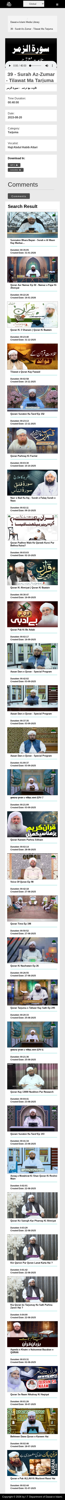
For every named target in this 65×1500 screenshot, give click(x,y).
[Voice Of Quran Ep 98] (32, 866)
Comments (18, 196)
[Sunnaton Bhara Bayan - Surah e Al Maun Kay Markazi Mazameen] (32, 225)
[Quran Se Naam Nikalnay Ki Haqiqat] (32, 1379)
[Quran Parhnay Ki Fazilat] (32, 440)
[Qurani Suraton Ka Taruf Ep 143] (32, 1118)
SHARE (14, 170)
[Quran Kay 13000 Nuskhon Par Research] (32, 1076)
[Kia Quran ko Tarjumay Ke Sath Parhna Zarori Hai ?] (32, 1289)
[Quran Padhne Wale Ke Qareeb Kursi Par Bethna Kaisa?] (32, 527)
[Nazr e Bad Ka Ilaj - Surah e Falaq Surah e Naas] (32, 483)
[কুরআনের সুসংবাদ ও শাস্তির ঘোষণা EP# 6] (32, 1034)
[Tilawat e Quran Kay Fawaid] (32, 356)
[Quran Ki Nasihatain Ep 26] (32, 950)
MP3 (13, 165)
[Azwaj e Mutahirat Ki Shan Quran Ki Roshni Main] (32, 1160)
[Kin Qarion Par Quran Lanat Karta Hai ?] (32, 1247)
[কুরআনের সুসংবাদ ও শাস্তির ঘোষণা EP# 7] (32, 782)
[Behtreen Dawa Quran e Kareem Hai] (32, 1421)
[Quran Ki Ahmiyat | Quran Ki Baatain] (32, 572)
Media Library (33, 22)
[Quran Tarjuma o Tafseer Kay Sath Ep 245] (32, 992)
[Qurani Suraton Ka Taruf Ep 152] (32, 398)
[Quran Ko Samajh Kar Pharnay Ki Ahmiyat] (32, 1205)
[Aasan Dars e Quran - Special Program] (32, 656)
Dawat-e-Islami (17, 22)
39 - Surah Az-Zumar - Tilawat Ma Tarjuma (31, 29)
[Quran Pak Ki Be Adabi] (32, 614)
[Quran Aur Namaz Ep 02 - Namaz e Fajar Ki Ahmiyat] (32, 269)
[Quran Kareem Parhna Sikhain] (32, 824)
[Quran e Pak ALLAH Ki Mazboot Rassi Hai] (32, 1463)
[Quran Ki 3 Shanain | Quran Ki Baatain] (32, 314)
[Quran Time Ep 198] (32, 908)
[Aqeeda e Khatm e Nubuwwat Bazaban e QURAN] (32, 1334)
